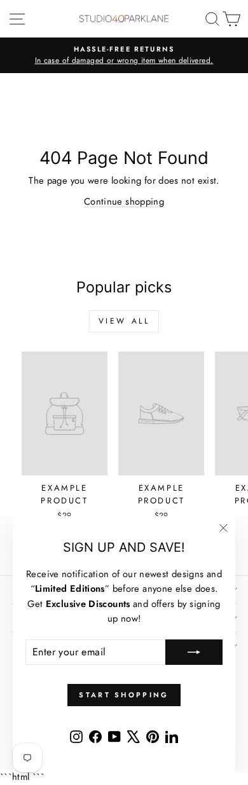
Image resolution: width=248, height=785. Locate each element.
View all (124, 321)
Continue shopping (124, 201)
